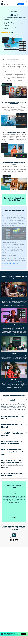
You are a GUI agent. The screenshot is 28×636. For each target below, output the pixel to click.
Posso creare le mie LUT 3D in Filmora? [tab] (12, 426)
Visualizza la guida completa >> (10, 263)
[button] (12, 517)
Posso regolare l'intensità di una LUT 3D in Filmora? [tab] (11, 442)
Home (7, 9)
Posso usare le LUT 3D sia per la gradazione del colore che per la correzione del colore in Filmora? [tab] (12, 463)
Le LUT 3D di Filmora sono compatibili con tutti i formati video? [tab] (12, 452)
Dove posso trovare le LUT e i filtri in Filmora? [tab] (12, 474)
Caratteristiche (13, 9)
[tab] (14, 227)
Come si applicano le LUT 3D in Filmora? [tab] (12, 417)
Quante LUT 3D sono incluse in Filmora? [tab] (12, 434)
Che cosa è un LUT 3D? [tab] (10, 400)
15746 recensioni (16, 32)
